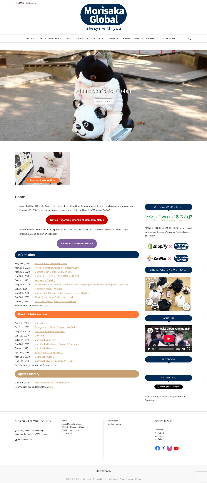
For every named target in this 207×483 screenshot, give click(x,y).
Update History (114, 424)
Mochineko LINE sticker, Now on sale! (53, 272)
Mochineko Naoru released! (48, 288)
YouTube (158, 439)
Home (30, 38)
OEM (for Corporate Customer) (97, 38)
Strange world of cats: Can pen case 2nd (55, 327)
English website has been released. (52, 382)
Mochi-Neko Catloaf (44, 356)
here (46, 305)
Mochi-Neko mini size (45, 340)
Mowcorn (39, 335)
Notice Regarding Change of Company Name (103, 90)
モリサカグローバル (82, 479)
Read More (103, 101)
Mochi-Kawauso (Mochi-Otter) (50, 331)
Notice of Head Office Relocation (51, 263)
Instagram (159, 436)
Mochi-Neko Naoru (44, 348)
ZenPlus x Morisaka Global (77, 243)
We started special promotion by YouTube (55, 301)
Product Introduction (138, 38)
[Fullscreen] (188, 348)
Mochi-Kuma (41, 323)
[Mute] (183, 348)
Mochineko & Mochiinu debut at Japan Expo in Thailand (62, 293)
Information (113, 421)
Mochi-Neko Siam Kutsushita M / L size (54, 361)
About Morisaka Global (55, 38)
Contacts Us (167, 38)
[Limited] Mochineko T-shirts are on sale (54, 297)
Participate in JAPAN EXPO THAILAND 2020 (57, 276)
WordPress (136, 479)
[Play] (148, 348)
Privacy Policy (103, 471)
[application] (168, 338)
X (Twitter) (159, 433)
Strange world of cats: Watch (49, 352)
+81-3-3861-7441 (25, 439)
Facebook (159, 430)
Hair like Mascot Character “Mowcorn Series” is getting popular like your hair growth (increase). (81, 284)
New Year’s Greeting (45, 280)
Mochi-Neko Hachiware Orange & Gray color (57, 344)
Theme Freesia (111, 479)
